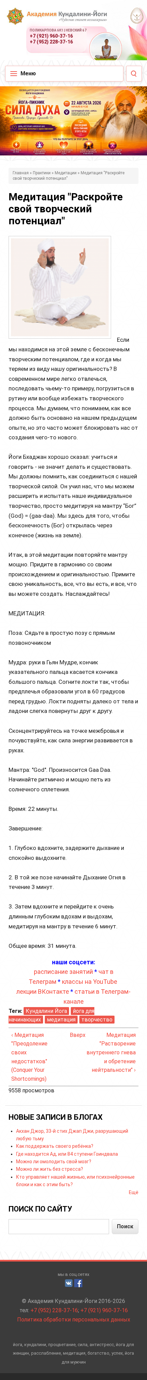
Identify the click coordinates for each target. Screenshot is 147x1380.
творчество (96, 1019)
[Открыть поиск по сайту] (134, 73)
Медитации (66, 173)
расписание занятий (63, 971)
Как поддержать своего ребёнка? (54, 1146)
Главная (21, 173)
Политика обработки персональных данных (73, 1319)
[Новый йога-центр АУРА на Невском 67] (136, 15)
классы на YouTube (89, 981)
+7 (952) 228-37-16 (51, 42)
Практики (42, 173)
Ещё (133, 1192)
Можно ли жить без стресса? (49, 1169)
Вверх (72, 1035)
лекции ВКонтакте (42, 991)
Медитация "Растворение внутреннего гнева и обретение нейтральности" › (111, 1052)
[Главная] (56, 20)
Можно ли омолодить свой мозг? (53, 1161)
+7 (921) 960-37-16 (51, 36)
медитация (61, 1019)
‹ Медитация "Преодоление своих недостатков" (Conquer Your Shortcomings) (29, 1057)
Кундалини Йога (46, 1011)
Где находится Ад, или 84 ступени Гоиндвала (67, 1154)
